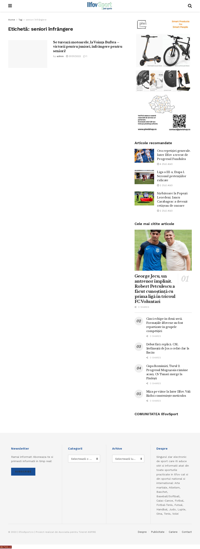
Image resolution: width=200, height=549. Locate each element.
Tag (20, 19)
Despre (142, 531)
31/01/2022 (74, 56)
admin (60, 56)
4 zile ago (166, 164)
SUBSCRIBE (23, 471)
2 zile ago (166, 185)
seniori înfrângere (36, 19)
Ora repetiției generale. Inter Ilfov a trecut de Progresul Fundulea (174, 155)
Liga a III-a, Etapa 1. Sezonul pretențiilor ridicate (171, 176)
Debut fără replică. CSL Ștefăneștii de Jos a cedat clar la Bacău (167, 348)
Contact (187, 531)
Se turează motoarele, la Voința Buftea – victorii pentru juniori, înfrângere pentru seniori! (87, 46)
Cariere (173, 531)
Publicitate (157, 531)
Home (11, 19)
